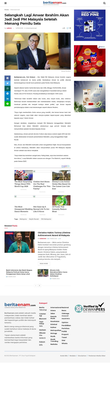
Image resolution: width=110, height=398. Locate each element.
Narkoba (53, 344)
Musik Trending (54, 340)
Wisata (64, 343)
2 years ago (52, 238)
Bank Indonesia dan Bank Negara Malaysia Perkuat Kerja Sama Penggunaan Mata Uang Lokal (19, 272)
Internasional (15, 9)
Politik (64, 331)
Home (7, 9)
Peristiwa (65, 328)
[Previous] (35, 285)
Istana (53, 310)
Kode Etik (63, 356)
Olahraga (65, 313)
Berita (41, 307)
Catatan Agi (42, 315)
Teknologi (43, 310)
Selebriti (42, 338)
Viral (63, 340)
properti (65, 334)
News (64, 310)
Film (40, 335)
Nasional (65, 307)
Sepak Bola (66, 318)
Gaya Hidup (41, 323)
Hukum (42, 342)
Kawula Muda (53, 317)
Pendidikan (66, 325)
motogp (53, 333)
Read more (44, 263)
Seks (41, 326)
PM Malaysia (46, 219)
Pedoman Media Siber (97, 356)
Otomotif (65, 316)
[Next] (39, 285)
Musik (52, 336)
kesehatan (54, 321)
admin (9, 28)
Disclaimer (82, 356)
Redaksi (73, 356)
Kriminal (53, 324)
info (41, 345)
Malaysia (23, 219)
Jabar (52, 313)
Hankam (42, 330)
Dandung (43, 238)
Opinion (65, 322)
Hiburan (9, 233)
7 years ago (55, 278)
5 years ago (11, 276)
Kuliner (53, 327)
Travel (64, 337)
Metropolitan (55, 330)
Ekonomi (42, 319)
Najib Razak (34, 219)
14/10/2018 (19, 28)
